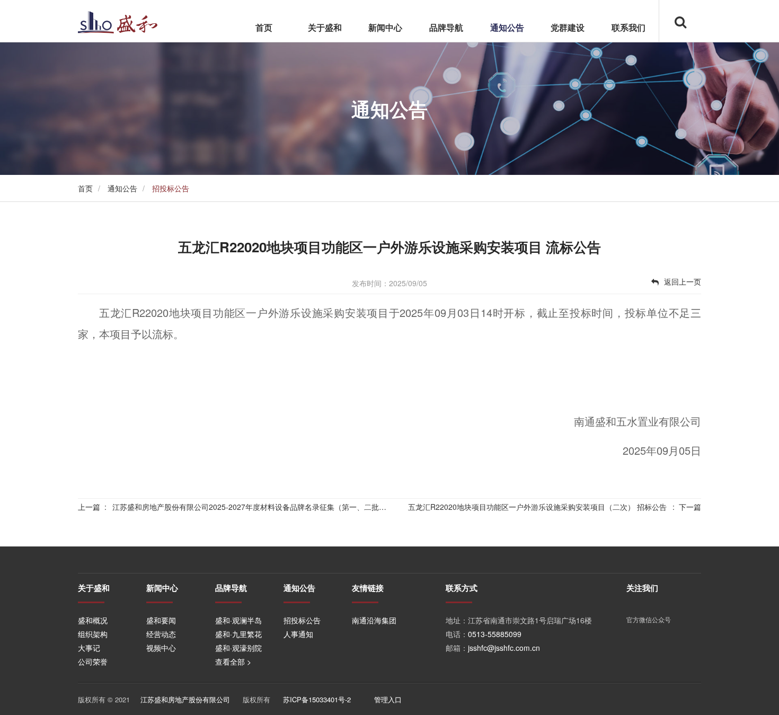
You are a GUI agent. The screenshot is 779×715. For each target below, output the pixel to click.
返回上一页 (682, 281)
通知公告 (507, 27)
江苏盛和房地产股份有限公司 (185, 699)
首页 (263, 27)
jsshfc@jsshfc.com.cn (504, 647)
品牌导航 (446, 27)
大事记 (89, 647)
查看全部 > (233, 661)
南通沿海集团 (374, 620)
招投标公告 (302, 620)
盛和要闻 (161, 620)
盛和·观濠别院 (238, 647)
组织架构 (93, 634)
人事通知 (298, 634)
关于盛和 (325, 27)
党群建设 (568, 27)
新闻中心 (385, 27)
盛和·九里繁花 (238, 634)
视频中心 (161, 647)
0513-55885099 (494, 634)
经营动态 (161, 634)
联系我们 (628, 27)
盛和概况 (93, 620)
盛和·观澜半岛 (238, 620)
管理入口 (388, 699)
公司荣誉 (93, 661)
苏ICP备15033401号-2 (317, 699)
